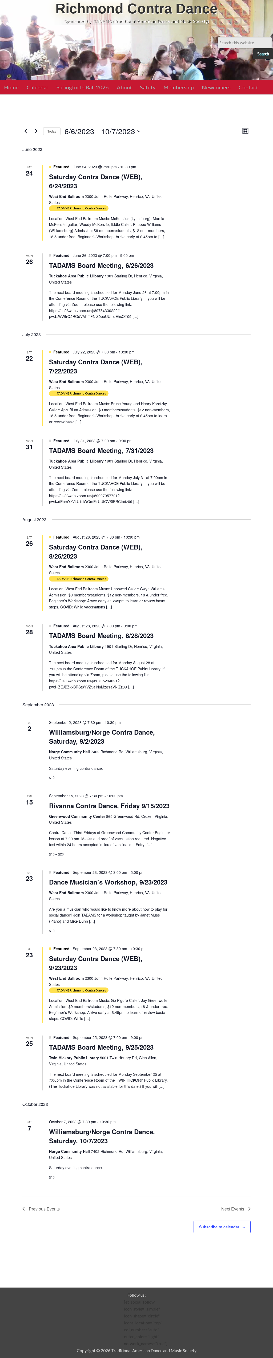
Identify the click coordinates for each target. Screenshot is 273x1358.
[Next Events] (36, 131)
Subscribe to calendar (219, 1226)
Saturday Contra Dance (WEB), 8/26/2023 (95, 551)
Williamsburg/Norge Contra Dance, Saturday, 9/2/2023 (102, 736)
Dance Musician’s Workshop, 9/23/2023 (108, 881)
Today (51, 131)
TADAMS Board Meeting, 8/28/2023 (101, 635)
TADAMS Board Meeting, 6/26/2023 (101, 265)
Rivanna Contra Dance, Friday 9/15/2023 (109, 805)
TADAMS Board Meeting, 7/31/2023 (101, 450)
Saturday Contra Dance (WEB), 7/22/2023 (95, 366)
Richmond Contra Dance (136, 8)
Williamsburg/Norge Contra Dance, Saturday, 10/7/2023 (102, 1136)
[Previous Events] (25, 131)
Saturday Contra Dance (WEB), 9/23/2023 (95, 963)
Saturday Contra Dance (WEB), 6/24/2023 (95, 181)
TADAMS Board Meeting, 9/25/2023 (101, 1047)
